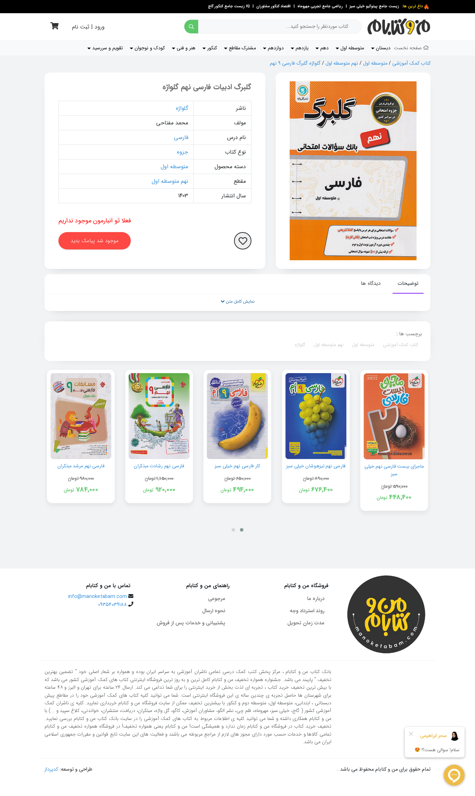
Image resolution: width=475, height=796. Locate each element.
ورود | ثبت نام (88, 27)
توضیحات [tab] (408, 283)
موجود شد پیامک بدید (95, 241)
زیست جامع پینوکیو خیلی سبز (373, 6)
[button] (242, 529)
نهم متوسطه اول (341, 63)
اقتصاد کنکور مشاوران (273, 6)
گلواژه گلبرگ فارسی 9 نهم (295, 63)
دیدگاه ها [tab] (370, 283)
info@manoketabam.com (97, 597)
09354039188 (112, 605)
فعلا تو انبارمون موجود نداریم (94, 220)
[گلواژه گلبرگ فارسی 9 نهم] (353, 170)
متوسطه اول (375, 63)
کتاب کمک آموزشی (411, 63)
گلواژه (182, 108)
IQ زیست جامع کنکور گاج (229, 6)
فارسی (181, 137)
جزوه (182, 152)
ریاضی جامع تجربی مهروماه (320, 6)
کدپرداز (51, 769)
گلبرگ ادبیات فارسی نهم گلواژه (206, 87)
